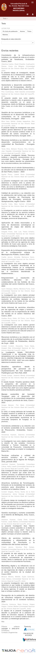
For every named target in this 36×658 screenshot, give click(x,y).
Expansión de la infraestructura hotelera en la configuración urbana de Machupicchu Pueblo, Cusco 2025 (18, 252)
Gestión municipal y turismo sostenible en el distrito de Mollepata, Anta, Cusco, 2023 (18, 514)
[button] (27, 14)
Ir (32, 43)
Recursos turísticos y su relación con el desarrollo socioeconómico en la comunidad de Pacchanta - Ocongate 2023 (18, 143)
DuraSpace (5, 630)
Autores (22, 31)
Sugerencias (13, 632)
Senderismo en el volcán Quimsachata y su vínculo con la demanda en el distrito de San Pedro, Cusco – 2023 (18, 169)
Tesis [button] (5, 18)
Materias (5, 34)
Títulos (29, 31)
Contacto (4, 632)
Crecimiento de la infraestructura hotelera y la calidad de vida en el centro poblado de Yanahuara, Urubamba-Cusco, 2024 (18, 58)
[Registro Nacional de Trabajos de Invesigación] (26, 650)
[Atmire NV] (29, 629)
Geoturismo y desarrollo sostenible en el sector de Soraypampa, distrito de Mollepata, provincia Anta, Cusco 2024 (18, 87)
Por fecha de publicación (10, 31)
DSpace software (10, 626)
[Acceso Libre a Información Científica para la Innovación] (9, 650)
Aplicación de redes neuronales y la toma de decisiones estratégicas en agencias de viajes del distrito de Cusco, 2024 (18, 225)
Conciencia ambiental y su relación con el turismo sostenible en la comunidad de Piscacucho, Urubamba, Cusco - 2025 (18, 429)
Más (2, 621)
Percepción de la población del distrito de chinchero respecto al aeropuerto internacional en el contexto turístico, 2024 (18, 598)
